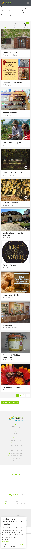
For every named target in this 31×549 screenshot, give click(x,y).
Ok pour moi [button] (21, 545)
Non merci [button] (4, 545)
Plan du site (21, 512)
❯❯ (28, 395)
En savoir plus (5, 541)
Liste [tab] (5, 27)
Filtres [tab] (26, 27)
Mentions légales (11, 512)
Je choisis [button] (13, 545)
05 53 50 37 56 (15, 433)
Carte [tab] (15, 27)
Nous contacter (15, 515)
